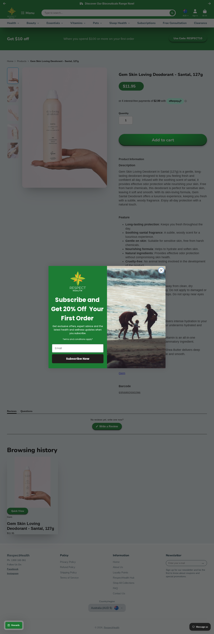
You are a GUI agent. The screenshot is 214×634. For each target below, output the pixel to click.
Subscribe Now (77, 359)
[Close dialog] (161, 270)
